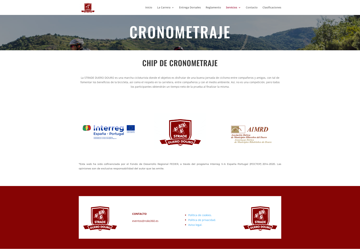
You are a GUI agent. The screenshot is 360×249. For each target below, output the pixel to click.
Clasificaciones (271, 7)
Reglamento (213, 7)
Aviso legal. (195, 225)
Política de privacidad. (202, 220)
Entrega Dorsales (190, 7)
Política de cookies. (200, 215)
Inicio (148, 7)
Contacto (252, 7)
